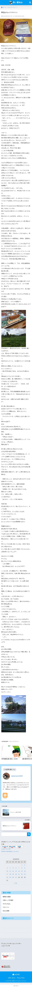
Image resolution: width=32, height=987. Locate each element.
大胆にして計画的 (8, 900)
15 (22, 871)
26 (13, 877)
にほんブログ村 (6, 849)
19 (13, 874)
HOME (17, 974)
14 (19, 871)
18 (10, 874)
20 (16, 874)
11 (10, 871)
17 (7, 874)
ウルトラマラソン (14, 741)
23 (25, 874)
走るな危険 (6, 910)
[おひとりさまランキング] (5, 966)
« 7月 (15, 883)
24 (7, 877)
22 (22, 874)
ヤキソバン (6, 907)
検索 (29, 834)
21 (19, 874)
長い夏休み (17, 2)
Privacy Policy (21, 978)
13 (16, 871)
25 (10, 877)
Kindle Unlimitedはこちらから (10, 851)
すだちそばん (7, 903)
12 (13, 871)
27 (16, 877)
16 (25, 871)
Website (5, 798)
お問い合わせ (11, 978)
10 (7, 871)
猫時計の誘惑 (7, 896)
